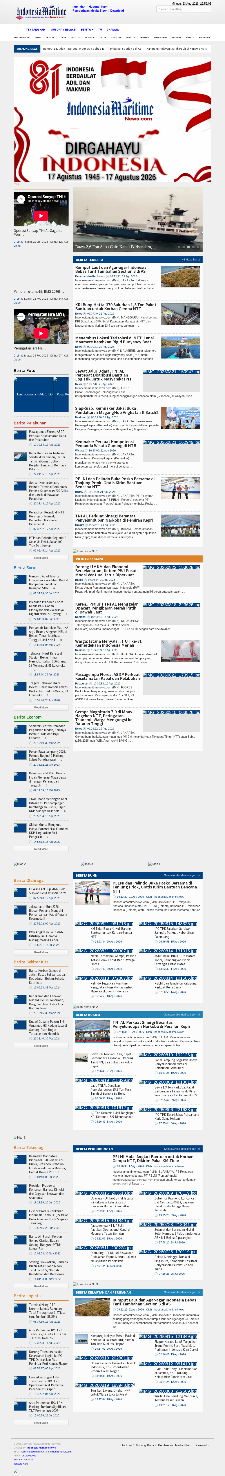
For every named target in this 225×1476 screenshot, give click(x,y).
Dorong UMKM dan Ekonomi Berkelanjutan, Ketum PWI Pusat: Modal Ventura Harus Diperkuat (106, 570)
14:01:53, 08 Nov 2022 (45, 1279)
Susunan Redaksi (63, 29)
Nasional (90, 37)
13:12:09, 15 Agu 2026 (106, 1238)
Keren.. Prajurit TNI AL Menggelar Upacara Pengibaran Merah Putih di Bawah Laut (106, 608)
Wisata (190, 37)
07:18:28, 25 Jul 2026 (169, 1273)
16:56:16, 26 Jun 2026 (44, 1228)
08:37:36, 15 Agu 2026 (44, 1321)
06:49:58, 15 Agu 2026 (170, 941)
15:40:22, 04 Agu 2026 (44, 1394)
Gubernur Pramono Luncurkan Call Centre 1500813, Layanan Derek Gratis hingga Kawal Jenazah (175, 1204)
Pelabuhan (160, 37)
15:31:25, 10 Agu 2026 (170, 1072)
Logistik (116, 37)
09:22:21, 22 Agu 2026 (121, 276)
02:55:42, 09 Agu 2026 (170, 1100)
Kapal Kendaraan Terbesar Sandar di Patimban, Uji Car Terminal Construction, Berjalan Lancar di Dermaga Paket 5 (47, 461)
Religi (103, 37)
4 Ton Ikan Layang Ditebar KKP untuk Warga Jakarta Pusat (112, 1389)
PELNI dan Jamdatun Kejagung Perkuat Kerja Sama (175, 985)
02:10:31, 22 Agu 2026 (98, 346)
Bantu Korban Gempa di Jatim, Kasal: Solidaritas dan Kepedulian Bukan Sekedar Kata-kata (48, 976)
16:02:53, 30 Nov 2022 (45, 1253)
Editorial (204, 37)
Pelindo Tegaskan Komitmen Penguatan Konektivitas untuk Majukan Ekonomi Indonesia (111, 987)
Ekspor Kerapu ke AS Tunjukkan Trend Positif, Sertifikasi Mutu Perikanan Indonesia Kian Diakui (176, 1346)
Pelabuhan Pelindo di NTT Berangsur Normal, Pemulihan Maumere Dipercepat (46, 518)
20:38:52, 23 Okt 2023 (44, 764)
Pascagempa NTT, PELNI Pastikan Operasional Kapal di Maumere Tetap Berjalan (110, 1229)
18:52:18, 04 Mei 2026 (44, 644)
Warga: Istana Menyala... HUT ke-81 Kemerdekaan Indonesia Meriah (108, 643)
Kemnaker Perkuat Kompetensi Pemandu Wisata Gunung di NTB (105, 443)
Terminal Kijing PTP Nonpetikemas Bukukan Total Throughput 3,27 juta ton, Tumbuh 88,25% (47, 1311)
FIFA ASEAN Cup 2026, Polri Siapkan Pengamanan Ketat (48, 891)
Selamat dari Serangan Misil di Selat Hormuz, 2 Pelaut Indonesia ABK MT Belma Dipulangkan (177, 1233)
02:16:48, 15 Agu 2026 (170, 1354)
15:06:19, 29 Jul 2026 (44, 1415)
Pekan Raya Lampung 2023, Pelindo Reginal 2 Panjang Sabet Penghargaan (47, 756)
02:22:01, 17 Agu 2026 (106, 1211)
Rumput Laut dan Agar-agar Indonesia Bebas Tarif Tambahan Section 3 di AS (92, 49)
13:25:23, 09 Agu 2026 (170, 1215)
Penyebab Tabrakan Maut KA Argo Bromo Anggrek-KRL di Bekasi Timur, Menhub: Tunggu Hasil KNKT (48, 634)
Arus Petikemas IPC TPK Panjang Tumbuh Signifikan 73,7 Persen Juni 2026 (47, 1407)
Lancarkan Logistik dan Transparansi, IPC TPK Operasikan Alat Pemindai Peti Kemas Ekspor (46, 1383)
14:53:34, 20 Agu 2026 (106, 941)
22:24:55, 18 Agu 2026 (44, 474)
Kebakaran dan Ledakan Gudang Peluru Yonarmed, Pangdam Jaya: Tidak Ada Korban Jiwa (46, 1002)
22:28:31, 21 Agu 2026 (100, 525)
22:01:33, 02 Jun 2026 (44, 619)
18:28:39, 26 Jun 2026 (44, 1202)
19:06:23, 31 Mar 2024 (44, 987)
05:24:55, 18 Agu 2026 (106, 996)
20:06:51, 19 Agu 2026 (106, 1098)
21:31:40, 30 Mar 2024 (44, 1038)
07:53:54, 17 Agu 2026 (102, 617)
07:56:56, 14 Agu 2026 (170, 992)
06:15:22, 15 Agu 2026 (98, 728)
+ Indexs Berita (191, 259)
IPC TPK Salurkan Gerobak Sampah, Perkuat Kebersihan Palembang (174, 932)
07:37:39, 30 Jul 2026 (44, 593)
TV (100, 29)
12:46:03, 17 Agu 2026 (102, 650)
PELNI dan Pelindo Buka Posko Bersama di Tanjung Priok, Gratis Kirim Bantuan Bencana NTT (115, 482)
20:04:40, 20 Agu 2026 (106, 968)
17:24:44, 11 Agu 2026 (106, 1265)
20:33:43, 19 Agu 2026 (44, 503)
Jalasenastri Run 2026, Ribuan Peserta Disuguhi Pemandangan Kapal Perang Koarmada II (48, 913)
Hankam (144, 37)
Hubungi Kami (98, 6)
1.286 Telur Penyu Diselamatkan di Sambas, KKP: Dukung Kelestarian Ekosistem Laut (176, 1373)
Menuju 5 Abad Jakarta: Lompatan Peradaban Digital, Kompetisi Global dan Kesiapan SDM (49, 582)
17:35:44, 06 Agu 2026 (170, 1123)
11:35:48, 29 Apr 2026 (44, 674)
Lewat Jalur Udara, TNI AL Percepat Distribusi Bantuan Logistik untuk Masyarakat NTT (104, 375)
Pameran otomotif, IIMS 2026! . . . (39, 291)
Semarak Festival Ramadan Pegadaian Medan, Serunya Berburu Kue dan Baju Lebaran (47, 732)
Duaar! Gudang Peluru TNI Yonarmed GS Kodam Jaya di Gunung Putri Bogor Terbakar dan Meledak (48, 1027)
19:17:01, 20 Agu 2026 (106, 1348)
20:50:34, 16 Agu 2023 (44, 816)
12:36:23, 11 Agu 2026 (44, 1343)
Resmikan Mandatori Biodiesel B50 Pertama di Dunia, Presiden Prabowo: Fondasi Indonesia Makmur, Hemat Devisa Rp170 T (47, 1164)
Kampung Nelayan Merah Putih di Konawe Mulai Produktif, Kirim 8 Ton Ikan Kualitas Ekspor (113, 1340)
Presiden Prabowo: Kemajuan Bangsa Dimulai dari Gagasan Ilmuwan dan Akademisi (46, 1191)
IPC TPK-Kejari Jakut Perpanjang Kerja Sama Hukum (176, 1116)
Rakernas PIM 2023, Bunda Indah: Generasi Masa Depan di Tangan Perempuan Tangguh (48, 779)
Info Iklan (79, 6)
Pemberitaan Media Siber (90, 10)
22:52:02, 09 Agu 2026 (44, 923)
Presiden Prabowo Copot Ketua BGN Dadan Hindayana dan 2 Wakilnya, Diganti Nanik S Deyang (47, 608)
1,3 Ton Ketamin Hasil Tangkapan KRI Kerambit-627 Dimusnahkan (113, 1115)
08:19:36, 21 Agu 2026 (102, 417)
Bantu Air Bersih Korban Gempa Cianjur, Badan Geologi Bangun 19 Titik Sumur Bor (45, 1242)
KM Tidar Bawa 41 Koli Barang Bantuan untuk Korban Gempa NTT (111, 932)
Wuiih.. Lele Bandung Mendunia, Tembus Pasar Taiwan (176, 1398)
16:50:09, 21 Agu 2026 (100, 450)
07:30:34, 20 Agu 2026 (99, 579)
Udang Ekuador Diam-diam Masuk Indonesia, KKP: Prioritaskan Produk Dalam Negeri (113, 1367)
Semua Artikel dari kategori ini (182, 875)
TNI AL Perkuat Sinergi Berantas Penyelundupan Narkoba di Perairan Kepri (114, 517)
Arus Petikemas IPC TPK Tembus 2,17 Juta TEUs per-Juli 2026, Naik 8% (48, 1334)
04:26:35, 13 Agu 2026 (106, 1121)
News (38, 37)
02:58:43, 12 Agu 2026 (44, 898)
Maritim (131, 37)
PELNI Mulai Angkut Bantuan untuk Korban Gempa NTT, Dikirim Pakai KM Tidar (153, 1158)
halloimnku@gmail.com (33, 1451)
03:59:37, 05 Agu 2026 (44, 1368)
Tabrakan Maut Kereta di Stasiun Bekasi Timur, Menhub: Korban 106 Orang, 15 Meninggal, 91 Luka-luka (48, 659)
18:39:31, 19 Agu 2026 (106, 1376)
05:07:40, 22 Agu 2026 (98, 313)
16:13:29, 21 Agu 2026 (99, 491)
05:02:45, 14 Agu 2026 (44, 550)
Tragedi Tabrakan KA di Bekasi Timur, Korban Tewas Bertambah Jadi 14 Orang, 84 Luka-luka (48, 689)
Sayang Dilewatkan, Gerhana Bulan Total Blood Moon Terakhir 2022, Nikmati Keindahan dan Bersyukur (48, 1268)
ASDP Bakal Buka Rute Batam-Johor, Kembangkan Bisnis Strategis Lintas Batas (175, 960)
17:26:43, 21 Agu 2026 (106, 1071)
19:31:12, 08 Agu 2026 (170, 1405)
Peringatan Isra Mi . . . (30, 348)
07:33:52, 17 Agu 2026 (44, 529)
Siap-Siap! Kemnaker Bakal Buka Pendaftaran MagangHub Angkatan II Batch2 (116, 410)
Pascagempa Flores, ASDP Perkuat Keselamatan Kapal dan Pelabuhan (107, 676)
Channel (113, 29)
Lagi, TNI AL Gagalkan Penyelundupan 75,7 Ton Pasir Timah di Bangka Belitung (111, 1089)
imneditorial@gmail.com (58, 1451)
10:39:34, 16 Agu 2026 (104, 683)
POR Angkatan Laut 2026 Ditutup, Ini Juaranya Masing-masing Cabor (46, 936)
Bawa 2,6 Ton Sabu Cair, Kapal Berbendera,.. (114, 246)
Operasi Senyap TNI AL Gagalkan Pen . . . (39, 232)
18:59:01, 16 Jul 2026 (44, 944)
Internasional (22, 37)
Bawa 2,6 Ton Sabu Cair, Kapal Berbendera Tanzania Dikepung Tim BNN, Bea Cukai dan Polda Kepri (112, 1060)
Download (117, 10)
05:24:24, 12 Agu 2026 (170, 1381)
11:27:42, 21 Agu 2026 (98, 384)
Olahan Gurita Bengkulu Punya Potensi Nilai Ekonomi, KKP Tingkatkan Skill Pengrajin (49, 831)
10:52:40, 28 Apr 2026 (44, 700)
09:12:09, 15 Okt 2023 (44, 790)
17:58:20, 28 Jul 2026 (169, 1242)
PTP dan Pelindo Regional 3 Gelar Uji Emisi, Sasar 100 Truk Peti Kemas (47, 542)
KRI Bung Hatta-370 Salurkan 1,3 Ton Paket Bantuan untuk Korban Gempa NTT (115, 306)
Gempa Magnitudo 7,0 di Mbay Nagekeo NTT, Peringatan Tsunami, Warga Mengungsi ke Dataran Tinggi (103, 717)
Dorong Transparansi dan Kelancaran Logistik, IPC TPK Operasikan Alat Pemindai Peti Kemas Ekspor (48, 1358)
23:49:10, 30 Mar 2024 (44, 742)
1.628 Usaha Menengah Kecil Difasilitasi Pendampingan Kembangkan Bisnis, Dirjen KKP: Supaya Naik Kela (48, 805)
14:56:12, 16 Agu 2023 (44, 841)
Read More (41, 557)
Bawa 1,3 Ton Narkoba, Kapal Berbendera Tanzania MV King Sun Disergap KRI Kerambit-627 (175, 1091)
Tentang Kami (36, 29)
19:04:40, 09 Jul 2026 (44, 1177)
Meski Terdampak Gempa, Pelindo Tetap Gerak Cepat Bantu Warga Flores (113, 960)
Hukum (50, 37)
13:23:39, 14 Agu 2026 (170, 968)
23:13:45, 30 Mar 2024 (44, 1013)
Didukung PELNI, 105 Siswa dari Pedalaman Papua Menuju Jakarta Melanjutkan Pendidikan (113, 1257)
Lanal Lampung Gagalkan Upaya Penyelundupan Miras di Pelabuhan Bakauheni (175, 1064)
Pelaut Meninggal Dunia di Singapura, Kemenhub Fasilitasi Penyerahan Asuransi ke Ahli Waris (175, 1263)
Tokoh (63, 37)
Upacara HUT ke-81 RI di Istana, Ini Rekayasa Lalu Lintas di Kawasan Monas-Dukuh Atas (112, 1202)
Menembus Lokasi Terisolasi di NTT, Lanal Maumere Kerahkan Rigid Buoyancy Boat (114, 339)
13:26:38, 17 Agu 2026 (148, 1166)
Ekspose (176, 37)
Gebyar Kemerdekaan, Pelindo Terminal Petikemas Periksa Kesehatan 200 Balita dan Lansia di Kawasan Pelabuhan (49, 490)
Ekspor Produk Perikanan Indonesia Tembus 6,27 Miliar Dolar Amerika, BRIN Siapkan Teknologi (48, 1217)
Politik (75, 37)
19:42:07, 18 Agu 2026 (106, 1399)
